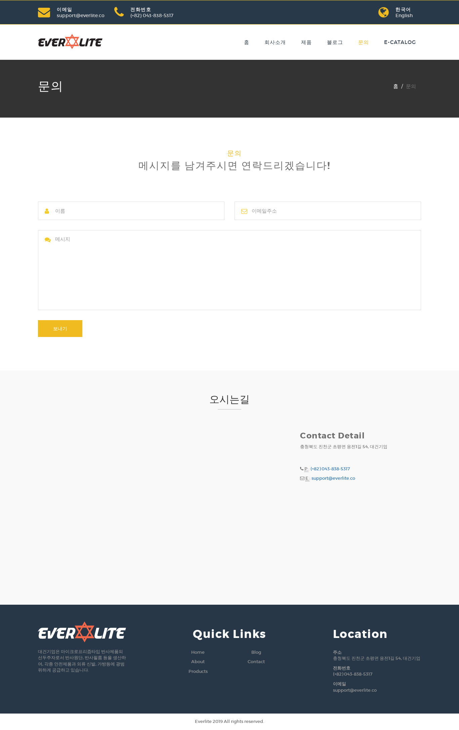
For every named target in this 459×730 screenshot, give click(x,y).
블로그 (335, 42)
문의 (363, 42)
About (198, 661)
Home (198, 652)
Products (198, 671)
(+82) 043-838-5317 (151, 15)
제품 (306, 42)
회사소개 (275, 42)
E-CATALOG (400, 42)
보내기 (60, 329)
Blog (256, 652)
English (404, 15)
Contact (256, 661)
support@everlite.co (81, 15)
